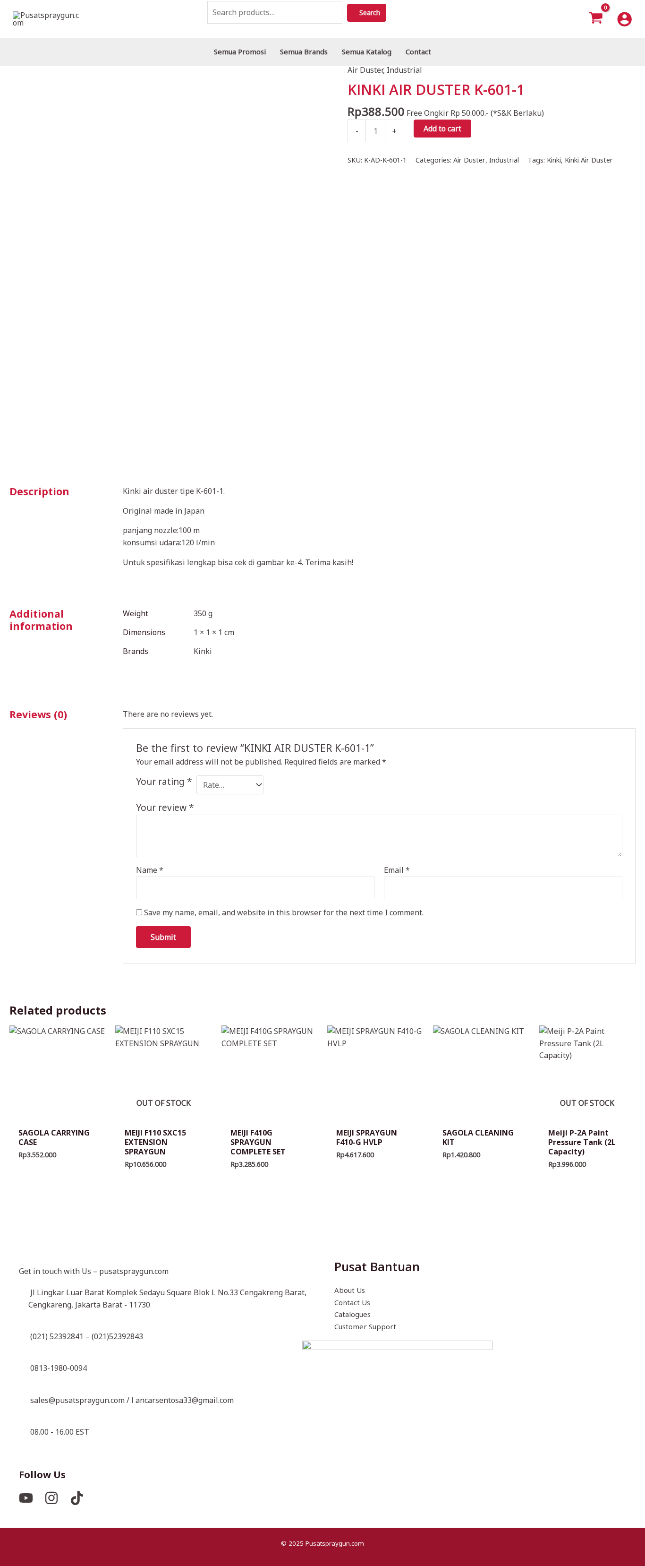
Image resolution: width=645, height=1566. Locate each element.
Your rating (164, 781)
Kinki (554, 159)
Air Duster (365, 70)
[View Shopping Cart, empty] (596, 19)
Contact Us (352, 1302)
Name (149, 870)
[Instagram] (51, 1498)
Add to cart (442, 128)
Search (376, 12)
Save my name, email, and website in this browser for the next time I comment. (284, 912)
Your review (165, 807)
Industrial (404, 70)
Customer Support (365, 1326)
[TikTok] (77, 1498)
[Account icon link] (624, 19)
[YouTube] (26, 1498)
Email (397, 870)
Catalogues (352, 1314)
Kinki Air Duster (589, 159)
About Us (349, 1290)
